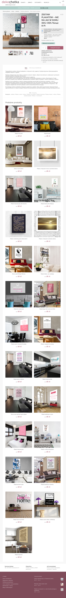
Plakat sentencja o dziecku (47, 484)
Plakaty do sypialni (31, 94)
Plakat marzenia (18, 133)
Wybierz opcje (18, 139)
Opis (26, 67)
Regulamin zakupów (8, 580)
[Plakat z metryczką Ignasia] (47, 434)
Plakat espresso (18, 554)
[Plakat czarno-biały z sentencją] (47, 505)
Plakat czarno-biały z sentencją (47, 519)
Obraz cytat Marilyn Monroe (18, 274)
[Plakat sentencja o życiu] (47, 399)
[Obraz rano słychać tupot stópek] (18, 399)
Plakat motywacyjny (19, 449)
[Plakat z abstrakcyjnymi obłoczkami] (18, 224)
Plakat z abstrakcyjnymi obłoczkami (18, 238)
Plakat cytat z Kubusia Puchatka (18, 344)
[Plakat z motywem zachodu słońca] (47, 224)
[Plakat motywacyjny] (18, 434)
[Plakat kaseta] (47, 119)
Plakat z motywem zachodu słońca (47, 238)
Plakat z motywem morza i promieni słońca (47, 168)
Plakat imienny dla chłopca (47, 203)
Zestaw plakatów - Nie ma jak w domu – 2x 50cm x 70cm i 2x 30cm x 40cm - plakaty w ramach (53, 35)
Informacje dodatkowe (35, 67)
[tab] (26, 67)
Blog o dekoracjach (7, 587)
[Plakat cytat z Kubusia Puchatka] (18, 329)
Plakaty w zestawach (37, 95)
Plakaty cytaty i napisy (20, 94)
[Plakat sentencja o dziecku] (47, 469)
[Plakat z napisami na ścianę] (47, 329)
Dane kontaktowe (7, 578)
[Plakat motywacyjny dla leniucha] (18, 189)
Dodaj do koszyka (55, 47)
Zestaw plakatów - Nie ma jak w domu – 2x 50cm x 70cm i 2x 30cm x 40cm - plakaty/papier (53, 30)
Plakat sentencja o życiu (47, 414)
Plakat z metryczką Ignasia (47, 449)
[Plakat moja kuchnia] (47, 364)
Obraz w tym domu (18, 168)
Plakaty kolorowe (40, 94)
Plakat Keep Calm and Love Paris (47, 309)
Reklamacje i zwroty (8, 585)
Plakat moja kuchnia (47, 379)
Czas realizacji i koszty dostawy (10, 584)
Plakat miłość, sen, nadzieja (47, 274)
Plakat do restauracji (19, 309)
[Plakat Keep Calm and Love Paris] (47, 294)
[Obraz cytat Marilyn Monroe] (18, 259)
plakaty (17, 11)
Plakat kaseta (47, 133)
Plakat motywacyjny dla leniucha (19, 203)
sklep (12, 11)
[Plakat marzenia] (18, 119)
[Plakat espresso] (18, 540)
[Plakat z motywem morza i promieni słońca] (47, 154)
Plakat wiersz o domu (19, 379)
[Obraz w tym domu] (18, 154)
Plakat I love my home (18, 519)
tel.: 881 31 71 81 (44, 7)
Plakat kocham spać (19, 484)
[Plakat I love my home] (18, 505)
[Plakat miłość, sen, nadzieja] (47, 259)
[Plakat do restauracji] (18, 294)
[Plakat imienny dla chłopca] (47, 189)
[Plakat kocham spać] (18, 469)
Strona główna (6, 11)
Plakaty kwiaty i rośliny (50, 94)
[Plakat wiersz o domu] (18, 364)
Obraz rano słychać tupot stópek (19, 414)
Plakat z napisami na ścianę (47, 344)
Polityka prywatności (8, 582)
